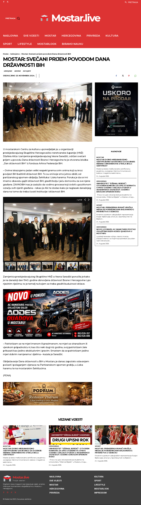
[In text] (47, 314)
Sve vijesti (27, 71)
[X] (7, 2)
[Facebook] (3, 2)
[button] (130, 2)
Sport (99, 205)
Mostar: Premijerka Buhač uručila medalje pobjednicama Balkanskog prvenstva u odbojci (115, 209)
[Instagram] (7, 492)
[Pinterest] (129, 76)
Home (6, 54)
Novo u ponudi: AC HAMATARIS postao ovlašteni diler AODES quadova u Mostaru (116, 231)
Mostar (17, 71)
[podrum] (47, 393)
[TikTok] (11, 492)
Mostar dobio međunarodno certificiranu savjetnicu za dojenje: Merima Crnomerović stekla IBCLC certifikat (115, 162)
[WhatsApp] (135, 76)
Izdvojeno (15, 54)
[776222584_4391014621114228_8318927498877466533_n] (116, 109)
